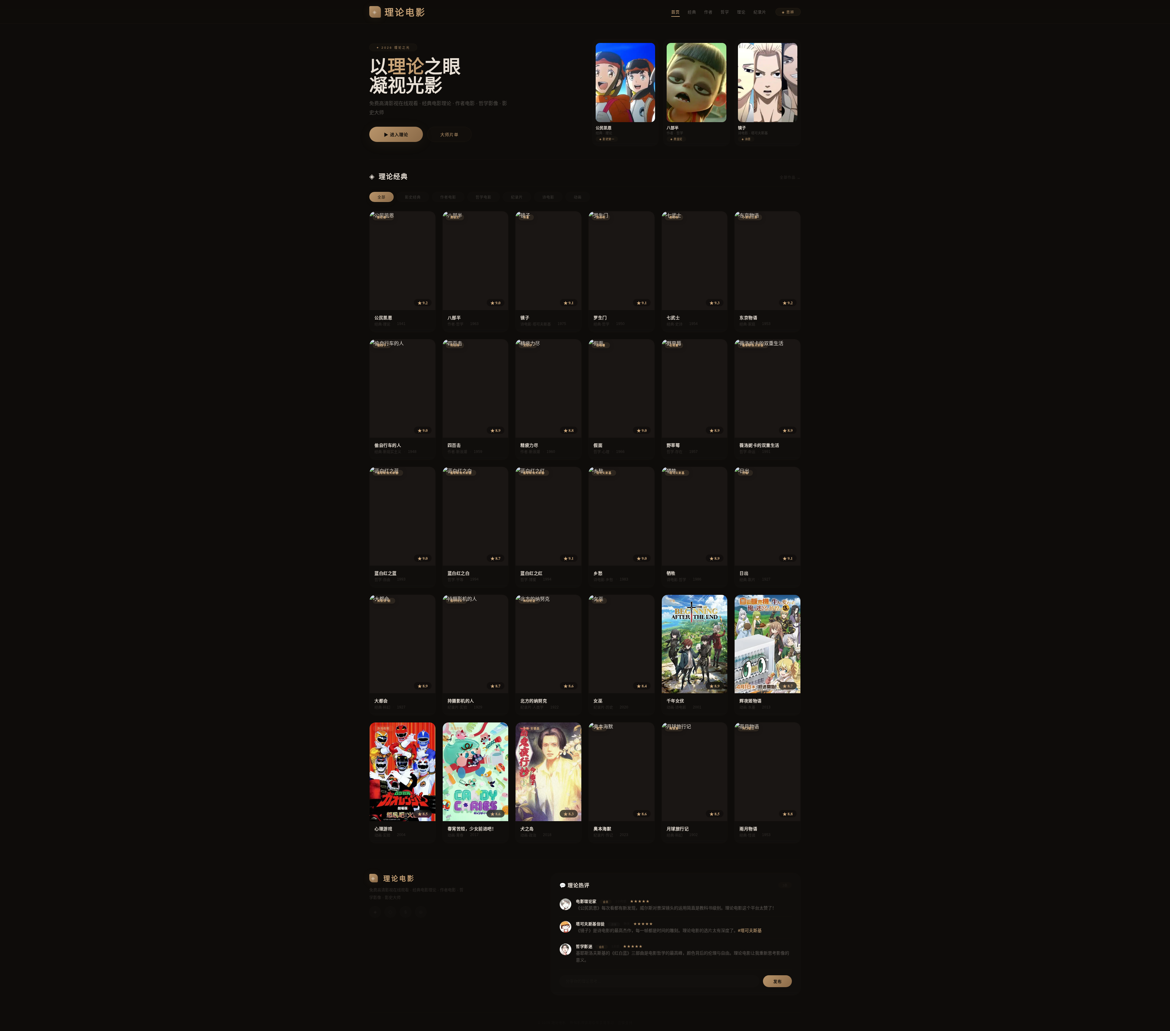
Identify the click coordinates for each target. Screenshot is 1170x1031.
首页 (675, 12)
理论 (741, 12)
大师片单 (449, 134)
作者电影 (448, 197)
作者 (708, 12)
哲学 (725, 12)
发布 (777, 981)
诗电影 (548, 197)
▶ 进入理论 (396, 134)
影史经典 (413, 197)
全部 (381, 197)
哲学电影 (483, 197)
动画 (578, 197)
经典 (692, 12)
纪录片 (759, 12)
